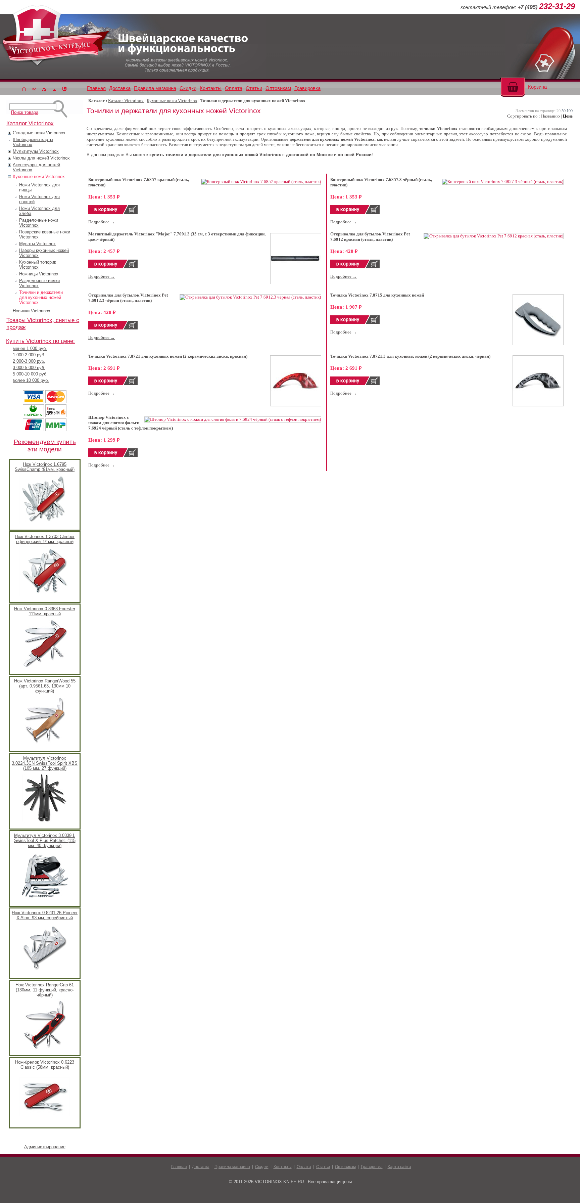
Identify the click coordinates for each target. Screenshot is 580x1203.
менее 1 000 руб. (30, 348)
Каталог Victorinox (126, 100)
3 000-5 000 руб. (29, 367)
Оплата (233, 88)
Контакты (211, 88)
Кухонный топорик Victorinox (37, 265)
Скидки (188, 88)
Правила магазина (155, 88)
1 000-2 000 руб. (29, 354)
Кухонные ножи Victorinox (39, 176)
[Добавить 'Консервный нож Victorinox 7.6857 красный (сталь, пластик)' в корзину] (113, 212)
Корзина (537, 87)
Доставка (120, 88)
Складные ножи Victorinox (39, 132)
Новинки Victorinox (31, 310)
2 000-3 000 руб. (29, 361)
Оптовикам (278, 88)
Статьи (254, 88)
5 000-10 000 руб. (30, 373)
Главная (96, 88)
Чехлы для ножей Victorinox (41, 158)
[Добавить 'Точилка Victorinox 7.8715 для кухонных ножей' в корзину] (355, 322)
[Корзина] (512, 85)
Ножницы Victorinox (38, 273)
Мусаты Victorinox (37, 243)
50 (564, 110)
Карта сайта (399, 1166)
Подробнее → (101, 221)
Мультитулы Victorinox (36, 151)
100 (570, 110)
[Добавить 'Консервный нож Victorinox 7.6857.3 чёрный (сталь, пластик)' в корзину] (355, 212)
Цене (568, 116)
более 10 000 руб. (31, 380)
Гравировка (307, 88)
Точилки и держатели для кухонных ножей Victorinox (41, 297)
